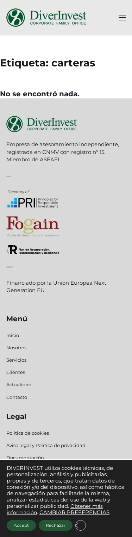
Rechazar (55, 525)
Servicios (16, 360)
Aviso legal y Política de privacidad (46, 445)
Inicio (12, 335)
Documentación (25, 457)
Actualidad (19, 384)
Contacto (16, 397)
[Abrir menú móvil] (122, 17)
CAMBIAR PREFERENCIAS (74, 512)
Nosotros (16, 347)
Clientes (15, 372)
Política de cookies (27, 433)
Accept (21, 525)
